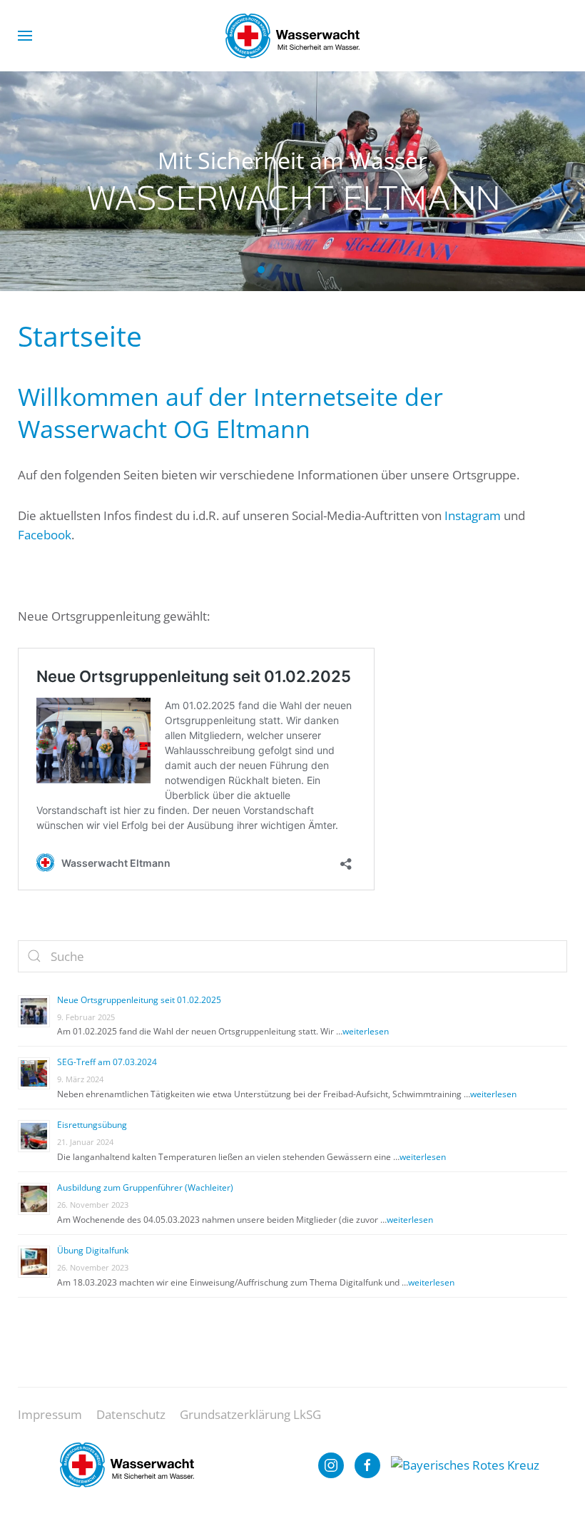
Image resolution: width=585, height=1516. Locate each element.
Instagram (472, 515)
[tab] (323, 269)
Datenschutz (131, 1414)
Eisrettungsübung (92, 1125)
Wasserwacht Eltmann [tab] (261, 269)
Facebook (44, 534)
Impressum (50, 1414)
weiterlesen (365, 1031)
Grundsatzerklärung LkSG (250, 1414)
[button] (25, 35)
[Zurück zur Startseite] (292, 35)
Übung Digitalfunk (92, 1250)
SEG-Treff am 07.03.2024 (107, 1062)
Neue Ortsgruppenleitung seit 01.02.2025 (139, 1000)
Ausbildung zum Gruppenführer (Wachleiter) (145, 1187)
